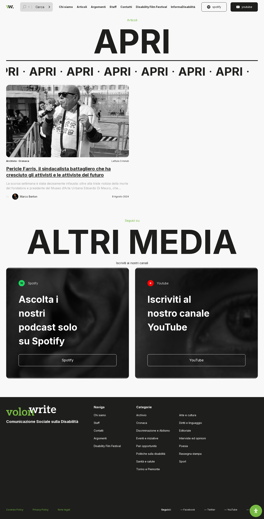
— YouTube (230, 509)
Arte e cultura (187, 415)
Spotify (216, 6)
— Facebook (188, 509)
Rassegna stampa (190, 453)
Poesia (183, 446)
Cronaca (24, 161)
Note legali (64, 509)
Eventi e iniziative (147, 438)
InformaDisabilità (183, 6)
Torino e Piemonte (148, 469)
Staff (113, 6)
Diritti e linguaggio (190, 422)
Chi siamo (66, 6)
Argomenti (98, 6)
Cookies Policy (14, 509)
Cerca (40, 7)
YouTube (247, 6)
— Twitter (209, 509)
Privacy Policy (41, 509)
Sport (182, 461)
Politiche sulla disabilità (150, 453)
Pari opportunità (146, 446)
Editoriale (185, 430)
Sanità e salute (145, 461)
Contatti (126, 6)
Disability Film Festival (151, 6)
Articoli (82, 6)
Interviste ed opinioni (192, 438)
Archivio (11, 161)
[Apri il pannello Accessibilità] (256, 511)
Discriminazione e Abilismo (153, 430)
